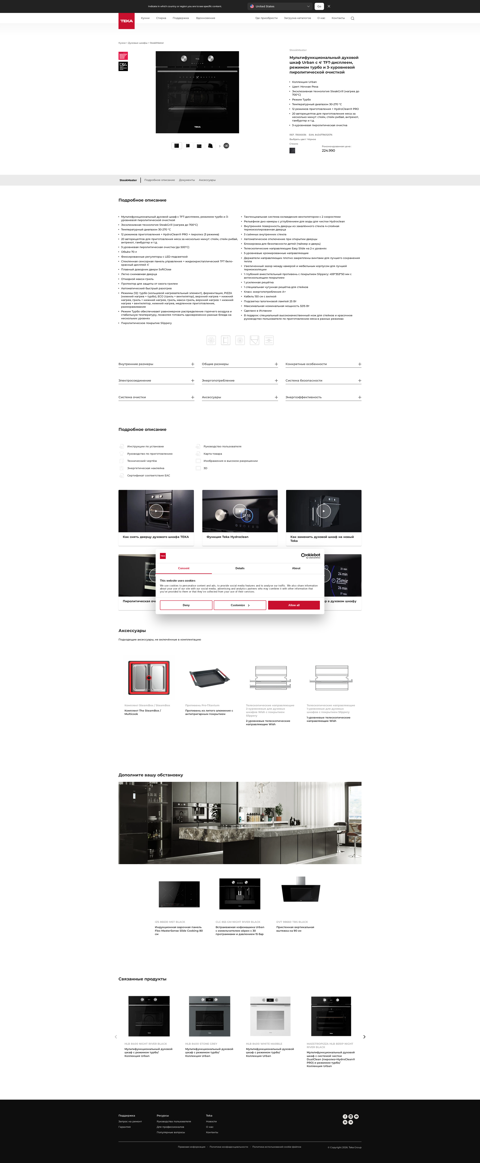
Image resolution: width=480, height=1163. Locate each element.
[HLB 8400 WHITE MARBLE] (270, 1016)
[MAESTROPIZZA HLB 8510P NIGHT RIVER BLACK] (331, 1016)
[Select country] (360, 18)
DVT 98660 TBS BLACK (292, 922)
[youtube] (356, 1116)
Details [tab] (240, 568)
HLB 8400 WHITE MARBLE (264, 1043)
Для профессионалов (170, 1126)
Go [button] (319, 6)
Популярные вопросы (171, 1132)
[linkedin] (345, 1122)
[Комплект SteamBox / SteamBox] (149, 677)
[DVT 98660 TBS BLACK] (300, 894)
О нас (321, 18)
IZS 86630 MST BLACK (170, 922)
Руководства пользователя (174, 1121)
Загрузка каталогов (297, 18)
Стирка (161, 18)
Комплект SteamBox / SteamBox (147, 705)
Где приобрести (266, 18)
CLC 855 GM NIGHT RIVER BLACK (238, 922)
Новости (211, 1121)
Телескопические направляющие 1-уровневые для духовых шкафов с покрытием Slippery (331, 709)
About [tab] (296, 568)
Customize (238, 605)
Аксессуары (207, 180)
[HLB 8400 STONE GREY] (209, 1016)
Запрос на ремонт (130, 1121)
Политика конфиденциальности (229, 1146)
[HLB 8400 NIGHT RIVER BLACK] (149, 1016)
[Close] (329, 6)
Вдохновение (205, 18)
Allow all (294, 605)
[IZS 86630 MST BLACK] (179, 894)
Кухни (145, 18)
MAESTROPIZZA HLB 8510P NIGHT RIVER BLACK (330, 1045)
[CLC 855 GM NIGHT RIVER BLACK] (240, 894)
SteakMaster (128, 180)
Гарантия (124, 1126)
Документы (187, 180)
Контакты (338, 18)
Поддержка (181, 18)
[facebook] (345, 1116)
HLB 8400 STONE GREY (201, 1043)
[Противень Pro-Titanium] (209, 677)
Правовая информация (191, 1146)
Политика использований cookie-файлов (276, 1146)
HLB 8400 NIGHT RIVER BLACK (145, 1043)
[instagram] (350, 1116)
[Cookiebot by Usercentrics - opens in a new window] (303, 556)
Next (220, 146)
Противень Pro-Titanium (202, 705)
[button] (280, 6)
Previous (116, 1037)
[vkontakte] (350, 1122)
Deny (186, 605)
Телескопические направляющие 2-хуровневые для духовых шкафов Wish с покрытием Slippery (270, 710)
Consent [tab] (183, 568)
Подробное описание (159, 180)
